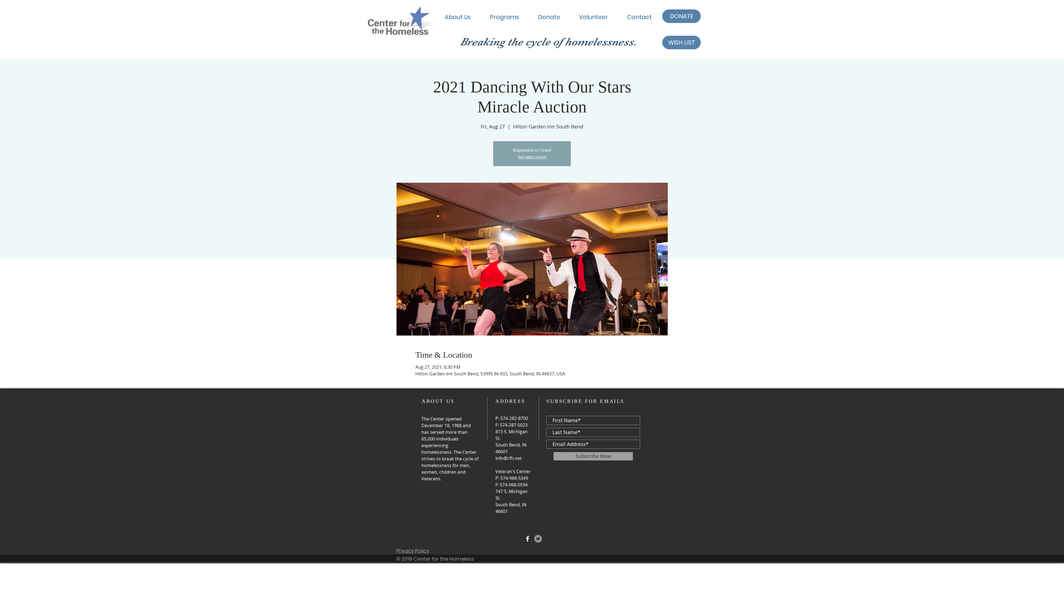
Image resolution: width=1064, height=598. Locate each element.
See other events (532, 156)
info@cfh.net (508, 458)
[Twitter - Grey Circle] (538, 539)
